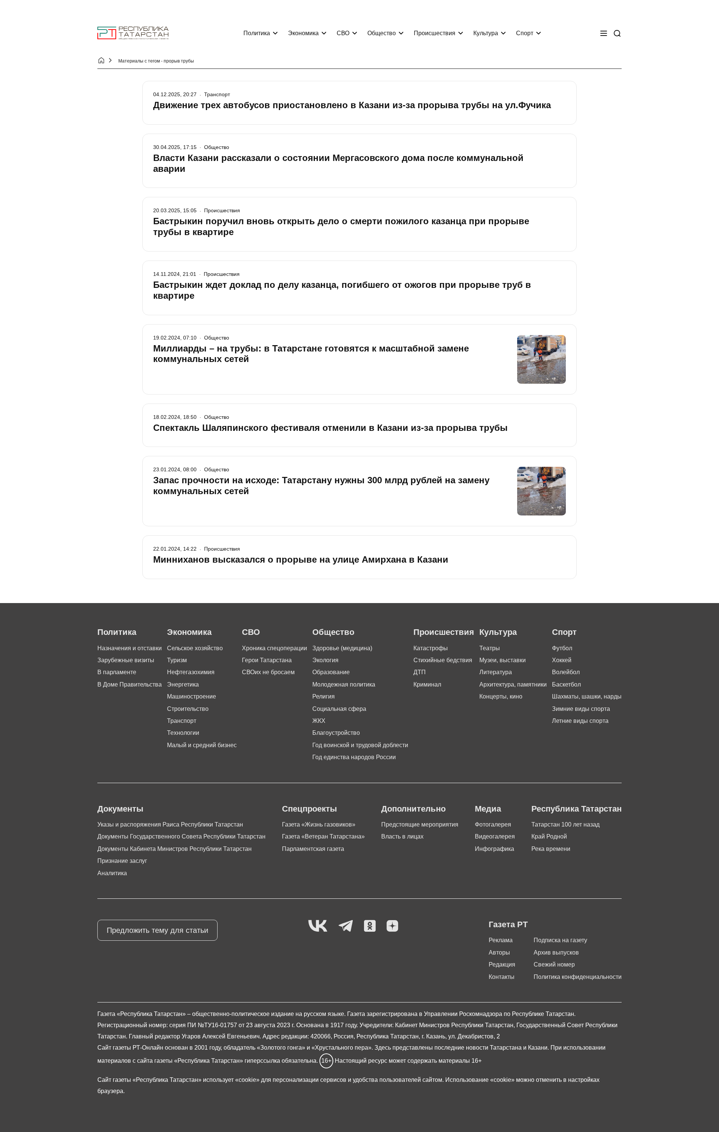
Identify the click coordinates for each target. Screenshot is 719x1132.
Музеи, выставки (502, 660)
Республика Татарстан (576, 808)
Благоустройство (336, 733)
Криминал (427, 684)
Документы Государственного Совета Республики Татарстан (181, 836)
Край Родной (549, 836)
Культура (485, 33)
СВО (343, 33)
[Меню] (603, 33)
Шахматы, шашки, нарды (587, 696)
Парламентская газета (313, 849)
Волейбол (566, 672)
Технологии (183, 733)
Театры (489, 648)
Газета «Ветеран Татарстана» (323, 836)
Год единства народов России (354, 757)
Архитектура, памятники (513, 684)
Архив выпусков (556, 952)
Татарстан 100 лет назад (565, 824)
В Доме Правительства (129, 684)
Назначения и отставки (129, 648)
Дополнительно (413, 808)
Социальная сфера (339, 709)
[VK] (318, 926)
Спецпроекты (309, 808)
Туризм (177, 660)
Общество (381, 33)
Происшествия (434, 33)
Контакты (502, 977)
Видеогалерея (495, 836)
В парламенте (116, 672)
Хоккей (561, 660)
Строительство (188, 709)
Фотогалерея (493, 824)
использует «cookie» (231, 1080)
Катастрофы (430, 648)
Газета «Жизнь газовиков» (318, 824)
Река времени (550, 849)
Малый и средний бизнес (202, 745)
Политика (256, 33)
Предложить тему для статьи (157, 930)
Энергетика (183, 684)
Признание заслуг (122, 861)
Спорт (524, 33)
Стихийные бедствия (442, 660)
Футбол (562, 648)
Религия (323, 696)
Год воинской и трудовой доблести (360, 745)
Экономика (303, 33)
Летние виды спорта (580, 721)
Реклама (501, 940)
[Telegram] (345, 926)
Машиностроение (191, 696)
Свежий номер (554, 964)
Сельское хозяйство (195, 648)
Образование (331, 672)
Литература (495, 672)
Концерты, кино (500, 696)
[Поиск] (617, 33)
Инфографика (494, 849)
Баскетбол (566, 684)
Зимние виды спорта (581, 709)
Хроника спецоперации (274, 648)
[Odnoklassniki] (370, 926)
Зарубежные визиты (125, 660)
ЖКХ (318, 721)
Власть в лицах (402, 836)
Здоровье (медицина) (342, 648)
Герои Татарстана (267, 660)
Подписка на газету (560, 940)
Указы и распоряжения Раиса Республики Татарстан (170, 824)
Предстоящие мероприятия (419, 824)
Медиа (488, 808)
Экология (325, 660)
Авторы (499, 952)
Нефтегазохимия (191, 672)
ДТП (419, 672)
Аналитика (112, 873)
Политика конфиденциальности (578, 977)
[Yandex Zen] (392, 926)
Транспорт (181, 721)
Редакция (502, 964)
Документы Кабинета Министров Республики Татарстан (174, 849)
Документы (120, 808)
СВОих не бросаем (268, 672)
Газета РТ (508, 924)
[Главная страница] (133, 33)
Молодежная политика (343, 684)
